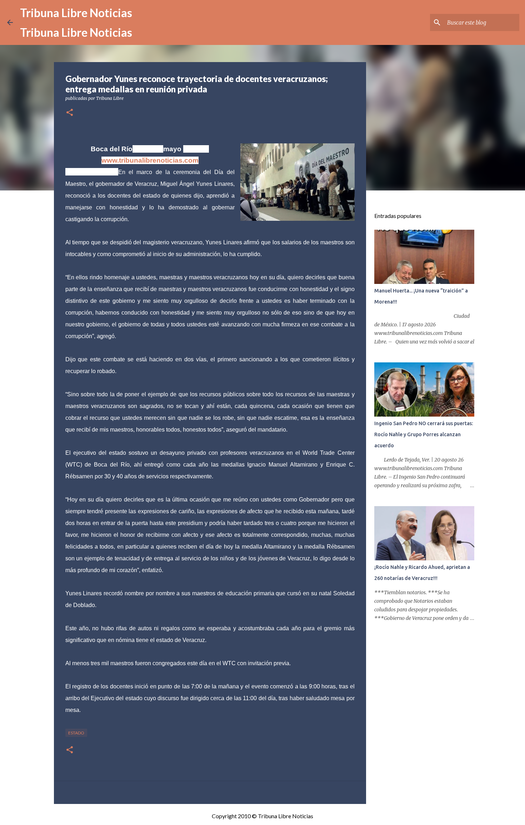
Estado (76, 732)
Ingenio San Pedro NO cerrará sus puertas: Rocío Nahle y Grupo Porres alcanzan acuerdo (423, 434)
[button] (69, 113)
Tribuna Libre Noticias (76, 13)
